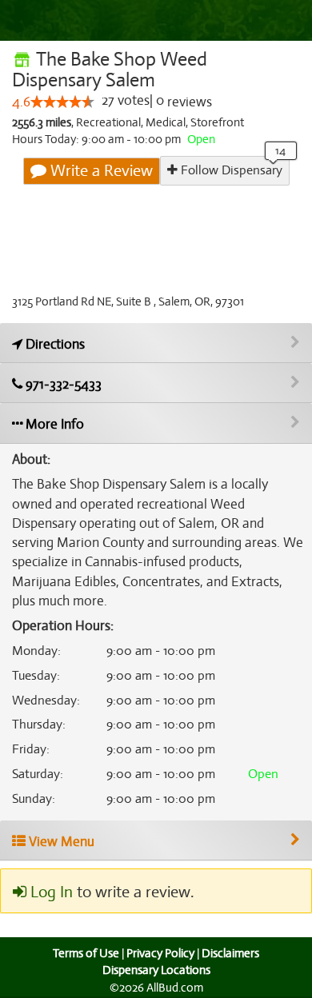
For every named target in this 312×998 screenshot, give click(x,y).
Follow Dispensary (230, 170)
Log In (49, 892)
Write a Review (99, 171)
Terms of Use (86, 953)
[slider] (62, 101)
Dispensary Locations (156, 970)
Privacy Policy (160, 953)
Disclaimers (230, 953)
